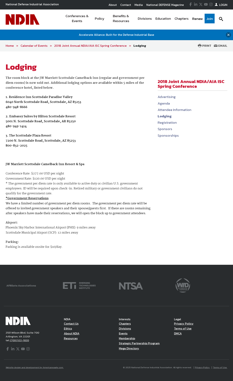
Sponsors (165, 129)
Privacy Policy (183, 323)
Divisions (125, 328)
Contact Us (71, 323)
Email (222, 45)
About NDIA (71, 333)
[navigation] (138, 19)
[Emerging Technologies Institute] (79, 285)
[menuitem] (77, 19)
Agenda (164, 103)
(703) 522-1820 (19, 340)
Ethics (68, 328)
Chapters (125, 323)
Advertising (167, 96)
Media (139, 5)
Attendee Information (174, 109)
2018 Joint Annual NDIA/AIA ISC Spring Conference (90, 45)
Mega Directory (129, 348)
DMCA (178, 333)
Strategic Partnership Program (139, 343)
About (112, 5)
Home (10, 45)
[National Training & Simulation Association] (131, 285)
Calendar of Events (34, 45)
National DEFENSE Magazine (165, 5)
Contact (125, 5)
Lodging (139, 45)
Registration (167, 122)
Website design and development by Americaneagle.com (35, 367)
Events (123, 333)
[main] (116, 158)
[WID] (182, 285)
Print (206, 45)
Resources (71, 338)
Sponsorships (168, 135)
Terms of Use (182, 328)
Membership (127, 338)
